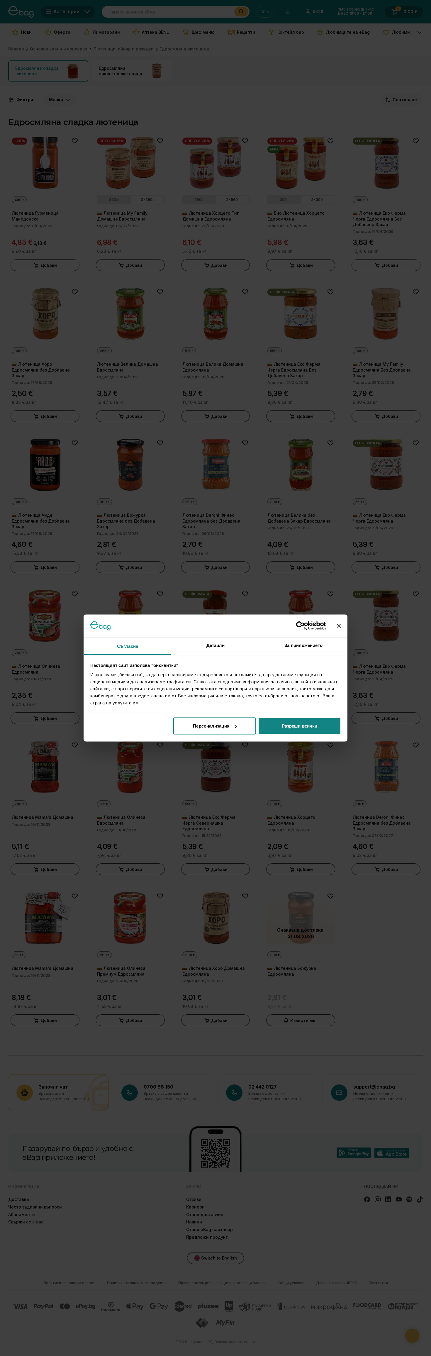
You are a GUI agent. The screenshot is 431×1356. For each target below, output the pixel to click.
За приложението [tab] (303, 645)
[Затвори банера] (339, 626)
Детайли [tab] (215, 645)
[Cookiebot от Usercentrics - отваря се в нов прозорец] (300, 625)
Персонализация (211, 725)
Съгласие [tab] (127, 645)
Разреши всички (299, 725)
